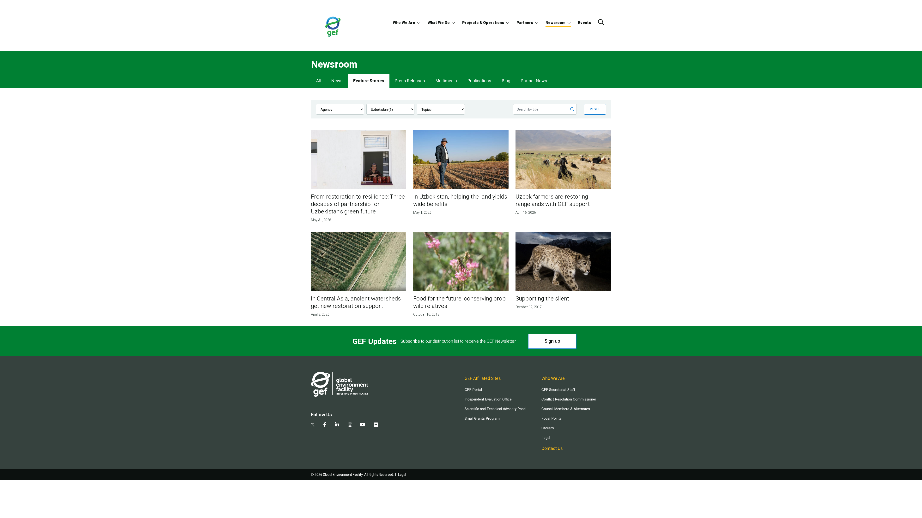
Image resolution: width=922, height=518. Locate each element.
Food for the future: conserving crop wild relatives (459, 302)
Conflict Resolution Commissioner (568, 399)
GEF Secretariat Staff (558, 389)
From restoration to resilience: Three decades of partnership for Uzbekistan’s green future (358, 204)
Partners (524, 23)
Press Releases (410, 81)
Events (584, 23)
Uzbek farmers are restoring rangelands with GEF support (553, 200)
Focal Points (551, 418)
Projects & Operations (483, 23)
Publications (479, 81)
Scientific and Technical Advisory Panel (495, 409)
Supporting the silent (542, 298)
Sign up (552, 341)
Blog (506, 81)
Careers (547, 428)
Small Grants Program (482, 418)
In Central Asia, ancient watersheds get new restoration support (356, 302)
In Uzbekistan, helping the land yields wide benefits (460, 200)
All (318, 81)
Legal (545, 437)
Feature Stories (368, 81)
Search (601, 22)
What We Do (439, 23)
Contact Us (552, 448)
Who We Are (404, 23)
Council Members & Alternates (565, 409)
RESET (595, 109)
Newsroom (555, 23)
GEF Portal (473, 389)
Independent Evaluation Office (488, 399)
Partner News (534, 81)
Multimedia (446, 81)
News (337, 81)
